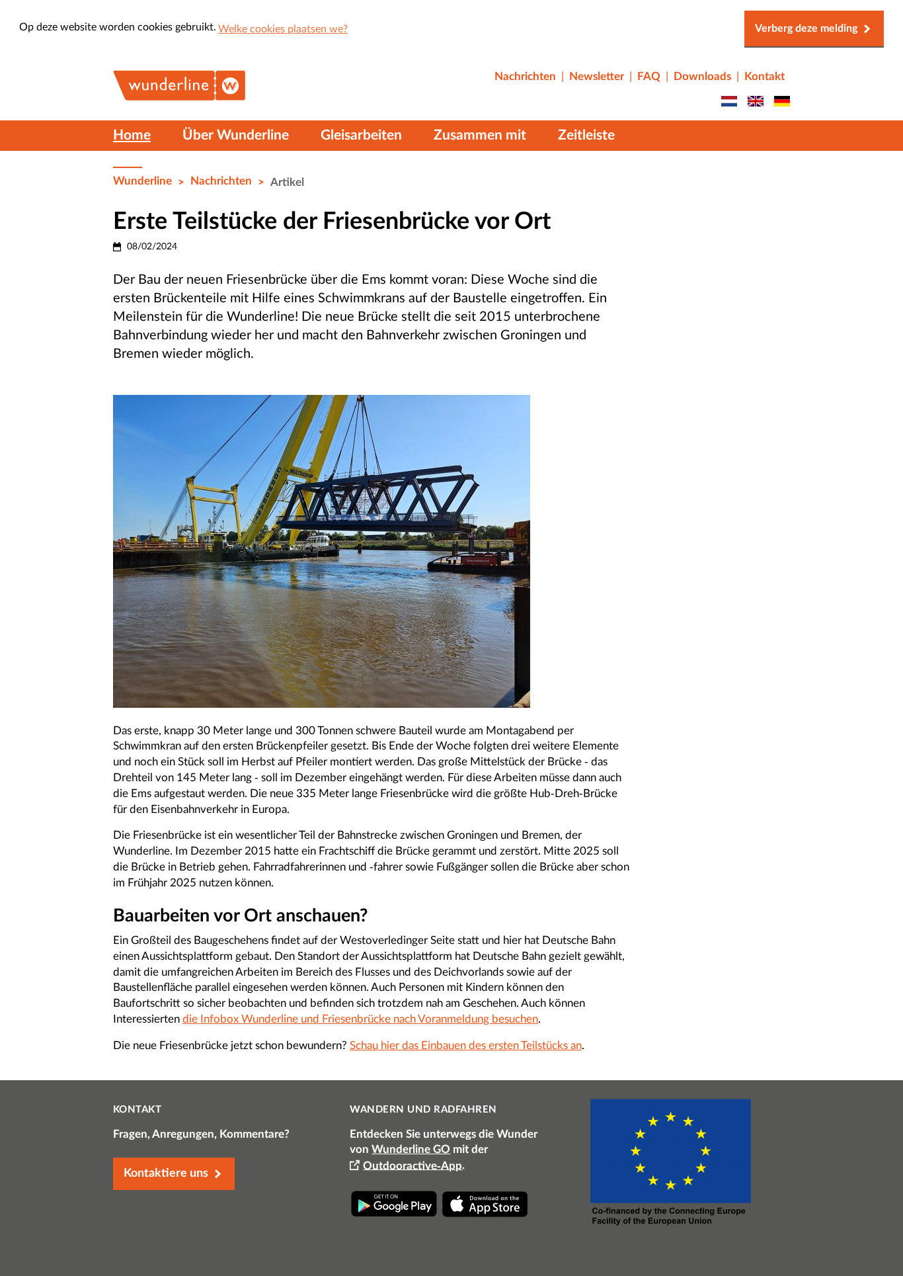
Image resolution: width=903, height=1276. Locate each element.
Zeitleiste (586, 135)
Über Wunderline (235, 135)
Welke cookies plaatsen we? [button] (283, 29)
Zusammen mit (480, 135)
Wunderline (142, 181)
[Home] (179, 95)
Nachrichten (221, 181)
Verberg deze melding (806, 28)
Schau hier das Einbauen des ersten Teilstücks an (466, 1045)
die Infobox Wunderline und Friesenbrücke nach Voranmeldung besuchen (360, 1019)
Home (132, 135)
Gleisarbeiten (361, 135)
